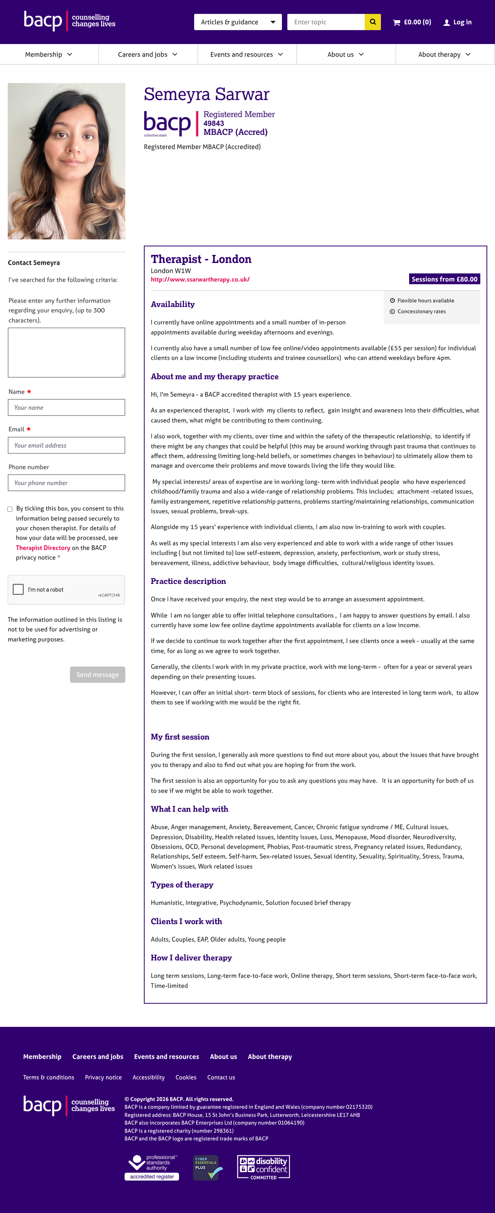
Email (16, 429)
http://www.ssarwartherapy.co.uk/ (200, 279)
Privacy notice (103, 1077)
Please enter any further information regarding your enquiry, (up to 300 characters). (60, 310)
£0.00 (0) (417, 22)
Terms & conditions (48, 1077)
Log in (463, 22)
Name (17, 391)
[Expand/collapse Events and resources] (280, 54)
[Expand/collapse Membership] (69, 54)
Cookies (186, 1077)
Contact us (221, 1077)
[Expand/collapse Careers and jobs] (175, 54)
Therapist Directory (43, 547)
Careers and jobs (142, 54)
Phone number (29, 467)
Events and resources (241, 54)
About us (341, 54)
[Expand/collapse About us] (361, 54)
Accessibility (149, 1077)
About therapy (439, 54)
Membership (43, 54)
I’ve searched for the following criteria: (63, 279)
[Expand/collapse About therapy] (468, 54)
